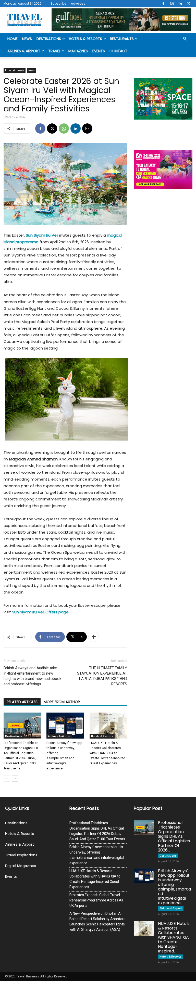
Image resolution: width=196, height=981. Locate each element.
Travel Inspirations (21, 855)
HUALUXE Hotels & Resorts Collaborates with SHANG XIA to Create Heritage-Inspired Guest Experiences (107, 753)
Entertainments (14, 70)
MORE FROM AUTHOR (62, 701)
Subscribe (58, 3)
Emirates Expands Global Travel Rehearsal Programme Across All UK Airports (96, 900)
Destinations (48, 38)
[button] (185, 38)
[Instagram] (172, 3)
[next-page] (15, 778)
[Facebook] (163, 3)
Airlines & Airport (23, 51)
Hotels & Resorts (85, 38)
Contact (118, 51)
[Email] (87, 128)
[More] (93, 637)
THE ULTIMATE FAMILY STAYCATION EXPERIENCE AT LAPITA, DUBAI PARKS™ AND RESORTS (102, 676)
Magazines (78, 51)
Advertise (78, 3)
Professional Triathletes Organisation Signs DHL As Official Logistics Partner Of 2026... (174, 836)
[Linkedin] (180, 3)
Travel (54, 51)
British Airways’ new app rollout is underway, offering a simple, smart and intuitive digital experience (96, 855)
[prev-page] (7, 778)
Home (12, 38)
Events (98, 51)
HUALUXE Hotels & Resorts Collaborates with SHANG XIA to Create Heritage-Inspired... (174, 937)
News (27, 38)
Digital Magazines (20, 865)
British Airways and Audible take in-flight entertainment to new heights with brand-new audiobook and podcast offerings (32, 676)
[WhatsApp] (64, 128)
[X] (188, 3)
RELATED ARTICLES (22, 701)
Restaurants (122, 38)
